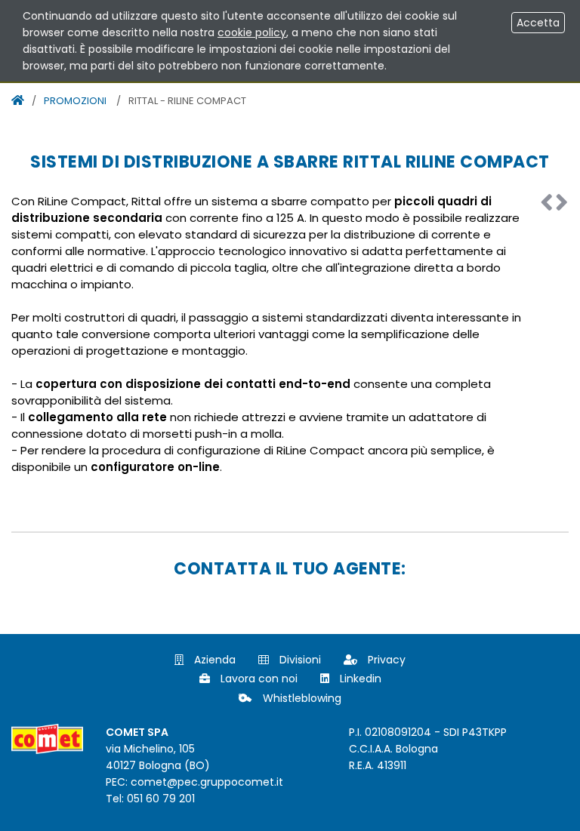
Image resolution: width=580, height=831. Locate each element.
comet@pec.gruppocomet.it (207, 781)
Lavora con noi (258, 678)
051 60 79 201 (161, 798)
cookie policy (252, 32)
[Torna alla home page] (17, 100)
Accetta (538, 22)
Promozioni (75, 101)
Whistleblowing (300, 698)
